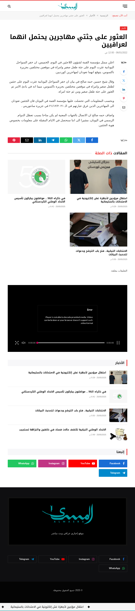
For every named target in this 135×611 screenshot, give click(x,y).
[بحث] (9, 6)
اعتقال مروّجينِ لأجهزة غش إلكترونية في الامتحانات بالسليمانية (102, 200)
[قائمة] (125, 6)
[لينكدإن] (123, 89)
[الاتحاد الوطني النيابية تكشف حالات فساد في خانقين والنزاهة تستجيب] (118, 434)
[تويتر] (123, 80)
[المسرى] (67, 6)
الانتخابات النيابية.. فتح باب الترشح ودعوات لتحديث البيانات (101, 252)
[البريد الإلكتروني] (123, 107)
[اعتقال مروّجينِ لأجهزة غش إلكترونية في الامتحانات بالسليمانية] (98, 177)
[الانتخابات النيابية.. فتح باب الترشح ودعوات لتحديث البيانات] (98, 230)
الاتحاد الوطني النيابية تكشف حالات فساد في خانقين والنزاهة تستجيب (62, 429)
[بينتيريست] (123, 98)
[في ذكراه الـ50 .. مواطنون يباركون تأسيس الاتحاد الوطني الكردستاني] (36, 177)
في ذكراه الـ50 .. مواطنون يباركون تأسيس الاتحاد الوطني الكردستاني (39, 200)
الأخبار (123, 28)
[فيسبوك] (123, 71)
